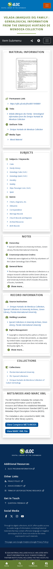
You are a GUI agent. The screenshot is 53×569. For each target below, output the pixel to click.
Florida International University (22, 372)
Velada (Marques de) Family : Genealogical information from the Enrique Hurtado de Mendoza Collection (26, 116)
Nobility (12, 184)
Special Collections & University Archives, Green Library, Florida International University (28, 323)
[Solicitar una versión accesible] (39, 40)
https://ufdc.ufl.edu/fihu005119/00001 (25, 103)
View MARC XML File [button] (17, 431)
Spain (12, 192)
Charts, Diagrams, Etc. (18, 202)
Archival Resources (17, 222)
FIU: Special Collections (19, 376)
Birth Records (15, 226)
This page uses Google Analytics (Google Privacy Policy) (26, 542)
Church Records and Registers (21, 218)
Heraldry (13, 180)
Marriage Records (16, 214)
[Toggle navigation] (47, 5)
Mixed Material (16, 139)
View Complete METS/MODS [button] (21, 424)
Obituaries (13, 206)
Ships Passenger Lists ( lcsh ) (20, 188)
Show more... (17, 286)
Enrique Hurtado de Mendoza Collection (26, 129)
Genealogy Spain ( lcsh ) (18, 176)
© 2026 (26, 556)
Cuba (12, 164)
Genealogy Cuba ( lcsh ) (18, 172)
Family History (15, 168)
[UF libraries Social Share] (31, 41)
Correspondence (16, 210)
